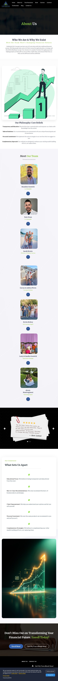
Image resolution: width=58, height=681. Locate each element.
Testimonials (15, 5)
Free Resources (28, 2)
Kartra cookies (22, 673)
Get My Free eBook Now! (36, 646)
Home (13, 2)
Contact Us (28, 5)
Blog (22, 5)
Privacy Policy (6, 675)
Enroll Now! (16, 646)
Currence (49, 2)
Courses (42, 2)
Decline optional (50, 671)
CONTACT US (32, 661)
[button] (6, 428)
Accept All (50, 675)
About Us (19, 2)
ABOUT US (24, 661)
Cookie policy (14, 673)
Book (36, 2)
